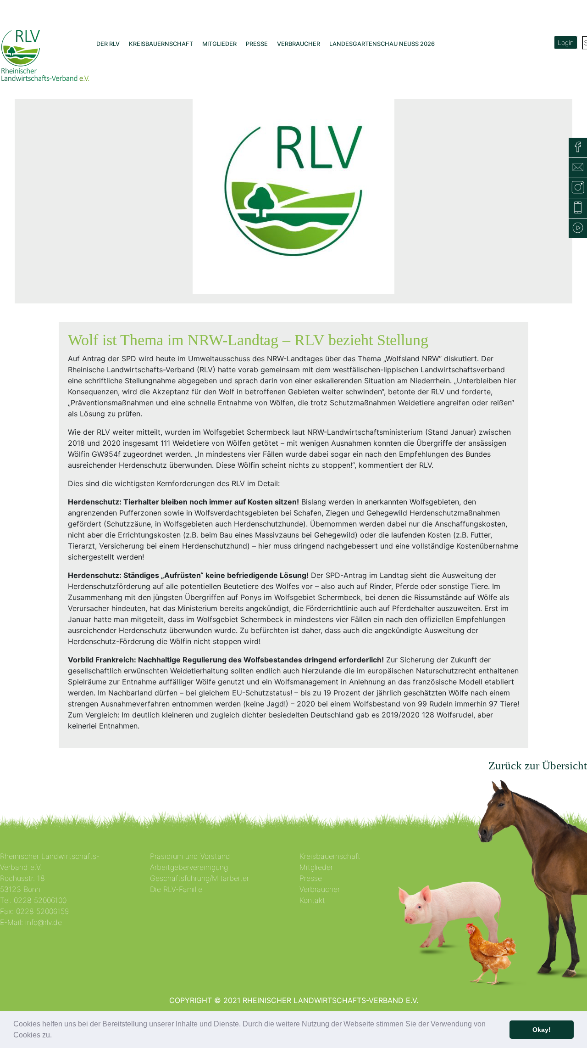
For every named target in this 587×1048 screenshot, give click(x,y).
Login (566, 42)
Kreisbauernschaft (329, 856)
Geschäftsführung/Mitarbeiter (199, 878)
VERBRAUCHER (298, 43)
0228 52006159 (42, 911)
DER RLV (108, 43)
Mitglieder (316, 867)
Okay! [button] (541, 1029)
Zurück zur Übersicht (537, 765)
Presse (310, 878)
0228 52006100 (40, 900)
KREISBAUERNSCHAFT (161, 43)
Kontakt (312, 900)
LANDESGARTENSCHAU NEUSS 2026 (382, 43)
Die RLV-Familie (176, 889)
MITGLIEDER (219, 43)
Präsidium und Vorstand (190, 856)
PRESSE (257, 43)
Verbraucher (319, 889)
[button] (55, 1036)
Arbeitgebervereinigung (189, 867)
